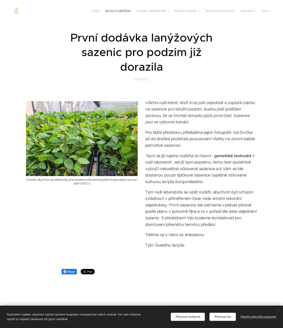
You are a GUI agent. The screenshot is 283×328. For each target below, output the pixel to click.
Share (71, 271)
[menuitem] (96, 11)
